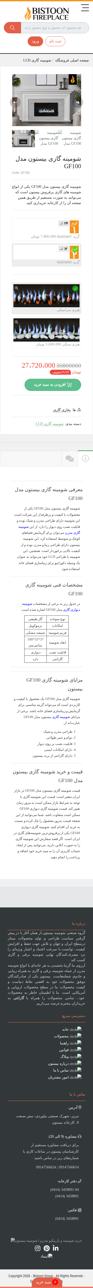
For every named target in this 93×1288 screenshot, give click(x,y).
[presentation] (15, 102)
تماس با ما (61, 1070)
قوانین (64, 1050)
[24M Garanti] (16, 224)
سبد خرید (46, 1282)
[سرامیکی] (16, 288)
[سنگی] (16, 322)
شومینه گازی (61, 717)
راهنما (64, 1043)
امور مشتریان (58, 1077)
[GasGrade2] (75, 249)
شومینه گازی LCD (37, 60)
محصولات (61, 1036)
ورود (35, 41)
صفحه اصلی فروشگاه (72, 60)
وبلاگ (64, 1057)
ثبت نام (55, 41)
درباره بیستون (58, 1064)
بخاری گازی (62, 410)
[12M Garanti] (16, 249)
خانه (65, 1029)
